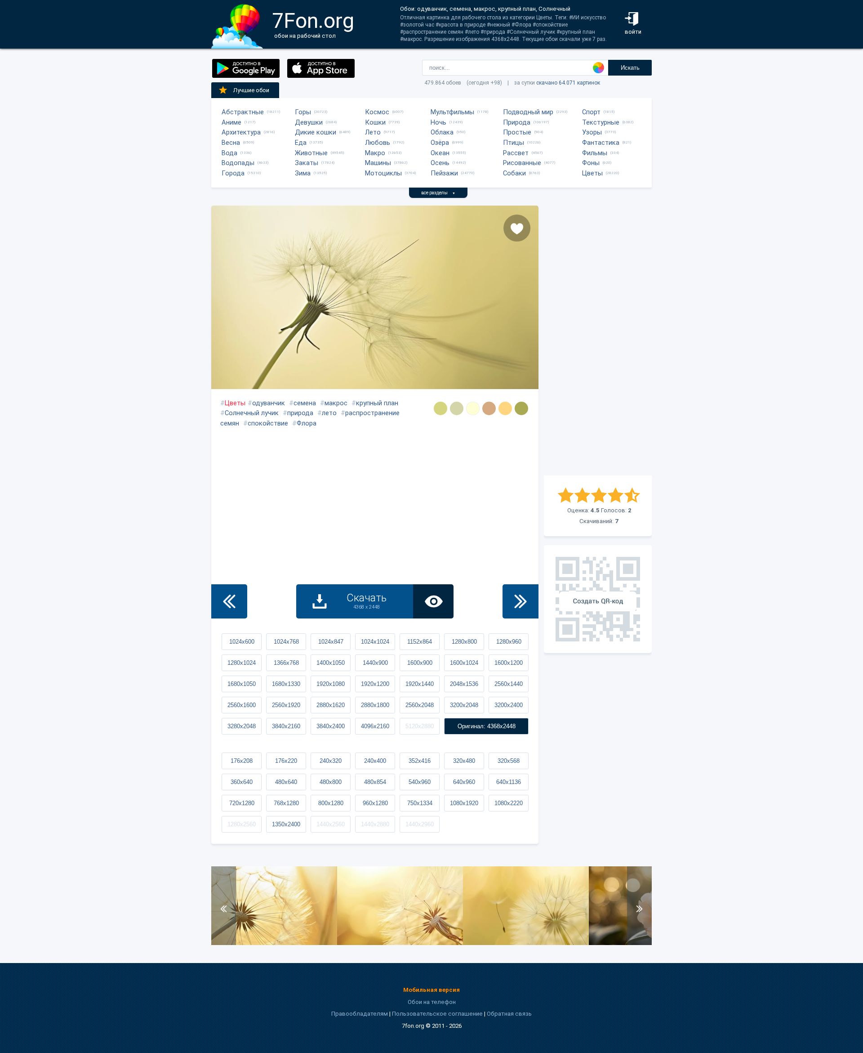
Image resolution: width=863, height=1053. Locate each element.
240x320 (331, 760)
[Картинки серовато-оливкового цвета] (440, 408)
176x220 (286, 760)
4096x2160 (375, 726)
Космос (377, 112)
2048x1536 (464, 684)
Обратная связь (509, 1014)
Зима (303, 173)
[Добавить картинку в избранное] (516, 228)
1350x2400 (286, 824)
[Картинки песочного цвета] (505, 408)
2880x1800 (375, 705)
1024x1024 (375, 641)
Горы (303, 112)
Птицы (513, 143)
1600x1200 (508, 662)
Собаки (514, 173)
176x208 (242, 760)
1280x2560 (241, 824)
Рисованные (522, 163)
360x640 (242, 782)
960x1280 (375, 803)
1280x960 (508, 641)
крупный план (377, 403)
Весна (231, 143)
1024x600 (241, 641)
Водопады (238, 163)
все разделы (438, 192)
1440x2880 (375, 824)
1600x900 (419, 662)
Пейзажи (444, 173)
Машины (378, 163)
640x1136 (508, 782)
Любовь (377, 143)
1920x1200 (375, 684)
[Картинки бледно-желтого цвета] (473, 408)
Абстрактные (243, 112)
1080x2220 (508, 803)
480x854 (375, 782)
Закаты (306, 163)
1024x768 (286, 641)
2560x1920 (286, 705)
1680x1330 (286, 684)
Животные (311, 153)
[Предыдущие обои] (229, 601)
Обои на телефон (432, 1002)
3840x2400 (330, 726)
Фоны (591, 163)
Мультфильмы (452, 112)
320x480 (464, 760)
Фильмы (594, 153)
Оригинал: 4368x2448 (487, 726)
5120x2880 (419, 726)
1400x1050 (330, 662)
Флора (306, 423)
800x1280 (330, 803)
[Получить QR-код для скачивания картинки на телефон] (598, 599)
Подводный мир (528, 112)
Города (233, 173)
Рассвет (516, 153)
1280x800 (464, 641)
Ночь (438, 122)
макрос (336, 403)
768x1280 (286, 803)
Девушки (309, 122)
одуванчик (268, 403)
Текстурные (600, 122)
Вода (229, 153)
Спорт (591, 112)
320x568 (509, 760)
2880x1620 (330, 705)
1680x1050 (241, 684)
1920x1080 (330, 684)
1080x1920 (464, 803)
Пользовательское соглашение (437, 1014)
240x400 (375, 760)
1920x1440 (419, 684)
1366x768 (286, 662)
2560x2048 (419, 705)
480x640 (286, 782)
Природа (516, 122)
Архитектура (241, 132)
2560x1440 (508, 684)
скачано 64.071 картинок (568, 83)
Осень (440, 163)
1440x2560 (330, 824)
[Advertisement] (598, 340)
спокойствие (268, 423)
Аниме (231, 122)
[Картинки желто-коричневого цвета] (489, 408)
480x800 (331, 782)
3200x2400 (508, 705)
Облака (442, 132)
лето (329, 413)
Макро (375, 153)
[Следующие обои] (520, 601)
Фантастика (600, 143)
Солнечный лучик (252, 413)
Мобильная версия (431, 990)
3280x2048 (241, 726)
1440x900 (375, 662)
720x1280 (241, 803)
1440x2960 (419, 824)
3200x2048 (464, 705)
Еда (301, 143)
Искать (630, 67)
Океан (440, 153)
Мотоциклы (383, 173)
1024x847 (330, 641)
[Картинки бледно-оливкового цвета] (521, 408)
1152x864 (419, 641)
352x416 (420, 760)
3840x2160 (286, 726)
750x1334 (419, 803)
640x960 (464, 782)
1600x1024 (464, 662)
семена (305, 403)
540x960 (420, 782)
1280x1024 (241, 662)
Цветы (592, 173)
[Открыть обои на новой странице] (433, 601)
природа (300, 413)
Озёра (440, 143)
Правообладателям (359, 1014)
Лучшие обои (251, 90)
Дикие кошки (315, 132)
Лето (373, 132)
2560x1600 (241, 705)
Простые (517, 132)
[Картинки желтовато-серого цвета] (456, 408)
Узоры (592, 132)
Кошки (375, 122)
